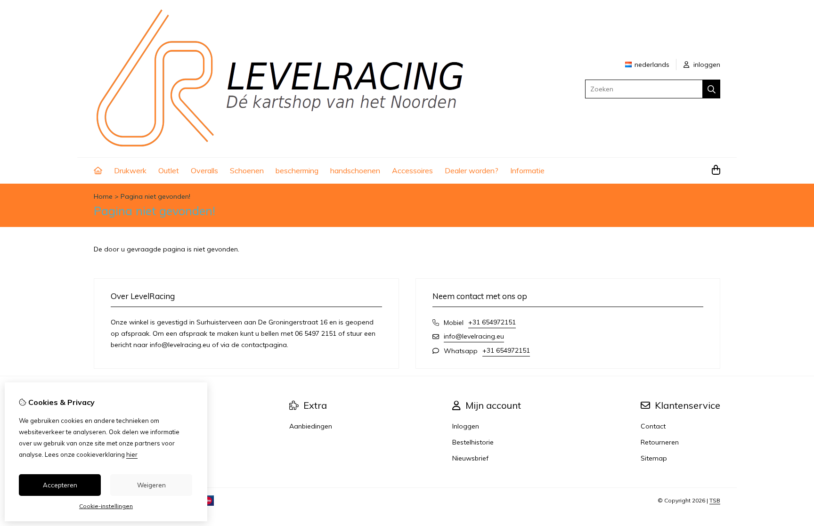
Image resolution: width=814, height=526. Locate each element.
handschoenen (355, 170)
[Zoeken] (711, 89)
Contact (653, 426)
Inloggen (465, 426)
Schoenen (247, 170)
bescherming (297, 170)
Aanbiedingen (310, 426)
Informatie (527, 170)
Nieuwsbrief (470, 458)
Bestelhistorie (473, 442)
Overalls (204, 170)
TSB (714, 500)
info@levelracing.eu (474, 336)
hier (132, 454)
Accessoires (412, 170)
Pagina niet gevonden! (155, 196)
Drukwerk (130, 170)
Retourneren (660, 442)
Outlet (168, 170)
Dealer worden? (471, 170)
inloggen (706, 64)
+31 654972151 (492, 322)
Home (103, 196)
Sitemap (654, 458)
